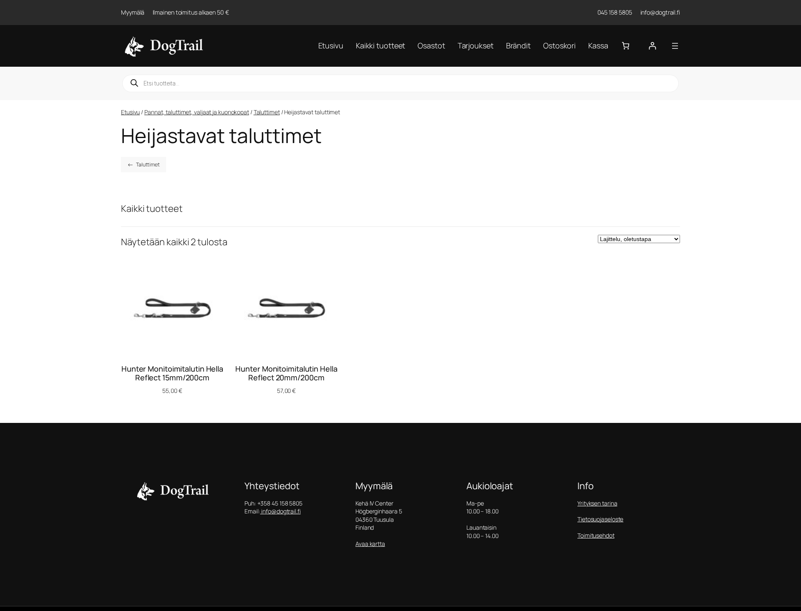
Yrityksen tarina (597, 503)
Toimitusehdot (596, 535)
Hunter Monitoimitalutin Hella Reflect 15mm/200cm (172, 373)
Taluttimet (267, 112)
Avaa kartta (370, 544)
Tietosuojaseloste (600, 519)
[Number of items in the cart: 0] (625, 45)
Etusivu (130, 112)
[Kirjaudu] (652, 45)
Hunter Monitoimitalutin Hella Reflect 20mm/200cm (286, 373)
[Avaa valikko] (675, 46)
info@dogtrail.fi (280, 511)
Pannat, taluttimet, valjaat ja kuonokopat (196, 112)
